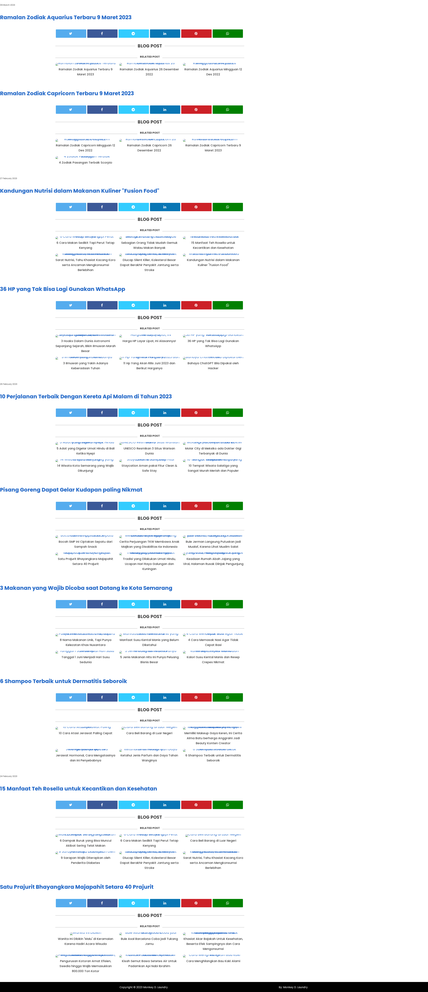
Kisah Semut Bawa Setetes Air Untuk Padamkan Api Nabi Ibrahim (149, 963)
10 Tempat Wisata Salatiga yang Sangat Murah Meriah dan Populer (213, 468)
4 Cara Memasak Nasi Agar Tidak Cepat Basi (213, 642)
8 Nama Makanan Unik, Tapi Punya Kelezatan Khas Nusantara (85, 642)
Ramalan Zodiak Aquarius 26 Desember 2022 (149, 71)
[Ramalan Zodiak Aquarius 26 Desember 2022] (149, 64)
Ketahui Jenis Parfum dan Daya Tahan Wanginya (149, 757)
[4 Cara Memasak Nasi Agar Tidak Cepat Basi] (213, 635)
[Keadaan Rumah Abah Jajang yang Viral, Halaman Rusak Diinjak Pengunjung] (213, 554)
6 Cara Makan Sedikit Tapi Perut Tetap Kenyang (86, 245)
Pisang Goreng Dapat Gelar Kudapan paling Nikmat (71, 489)
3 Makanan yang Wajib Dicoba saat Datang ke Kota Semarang (86, 588)
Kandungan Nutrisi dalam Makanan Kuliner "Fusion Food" (79, 190)
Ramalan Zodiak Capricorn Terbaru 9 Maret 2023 (67, 93)
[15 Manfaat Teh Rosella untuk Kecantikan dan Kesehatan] (213, 237)
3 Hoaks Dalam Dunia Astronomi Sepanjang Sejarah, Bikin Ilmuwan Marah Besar (86, 346)
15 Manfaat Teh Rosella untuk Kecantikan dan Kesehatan (213, 245)
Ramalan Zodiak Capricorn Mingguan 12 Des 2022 (85, 147)
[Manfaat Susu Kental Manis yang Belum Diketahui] (149, 635)
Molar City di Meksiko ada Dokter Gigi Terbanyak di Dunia (213, 450)
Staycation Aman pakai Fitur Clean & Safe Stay (149, 468)
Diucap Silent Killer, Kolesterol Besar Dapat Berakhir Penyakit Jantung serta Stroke (149, 265)
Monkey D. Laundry (155, 987)
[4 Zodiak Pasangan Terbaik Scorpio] (85, 157)
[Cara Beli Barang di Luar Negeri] (149, 728)
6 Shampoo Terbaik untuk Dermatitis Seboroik (63, 681)
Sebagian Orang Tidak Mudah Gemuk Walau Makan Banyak (149, 245)
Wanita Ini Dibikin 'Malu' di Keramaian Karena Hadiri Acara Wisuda (85, 941)
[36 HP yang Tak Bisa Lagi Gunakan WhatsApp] (213, 336)
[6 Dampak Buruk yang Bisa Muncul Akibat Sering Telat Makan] (85, 835)
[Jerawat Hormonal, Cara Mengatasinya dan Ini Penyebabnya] (85, 750)
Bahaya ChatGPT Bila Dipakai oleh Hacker (213, 365)
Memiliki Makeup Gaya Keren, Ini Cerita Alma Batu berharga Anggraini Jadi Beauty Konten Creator (213, 738)
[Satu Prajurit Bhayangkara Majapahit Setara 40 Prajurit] (85, 554)
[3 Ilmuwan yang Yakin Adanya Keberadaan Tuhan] (85, 358)
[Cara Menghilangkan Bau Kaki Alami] (213, 956)
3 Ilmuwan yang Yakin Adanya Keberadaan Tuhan (85, 365)
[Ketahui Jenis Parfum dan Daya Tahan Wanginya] (149, 750)
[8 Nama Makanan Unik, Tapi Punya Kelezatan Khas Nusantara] (85, 635)
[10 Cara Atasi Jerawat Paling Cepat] (85, 728)
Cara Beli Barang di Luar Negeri (149, 733)
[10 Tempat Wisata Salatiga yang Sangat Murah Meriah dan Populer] (213, 460)
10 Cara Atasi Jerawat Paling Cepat (85, 733)
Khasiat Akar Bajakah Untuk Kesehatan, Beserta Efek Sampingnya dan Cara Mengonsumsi (213, 944)
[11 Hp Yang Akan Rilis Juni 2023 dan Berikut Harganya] (149, 358)
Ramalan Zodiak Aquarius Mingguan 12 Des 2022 (213, 71)
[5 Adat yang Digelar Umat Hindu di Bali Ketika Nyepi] (85, 443)
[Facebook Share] (102, 33)
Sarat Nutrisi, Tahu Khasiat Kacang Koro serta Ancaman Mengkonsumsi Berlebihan (86, 265)
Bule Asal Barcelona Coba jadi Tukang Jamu (149, 941)
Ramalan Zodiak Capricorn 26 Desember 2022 (149, 147)
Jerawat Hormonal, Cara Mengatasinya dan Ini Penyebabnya (85, 757)
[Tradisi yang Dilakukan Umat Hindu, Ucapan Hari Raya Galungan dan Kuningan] (149, 554)
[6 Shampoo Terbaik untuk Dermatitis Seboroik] (213, 750)
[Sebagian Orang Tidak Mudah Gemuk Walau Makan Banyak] (149, 237)
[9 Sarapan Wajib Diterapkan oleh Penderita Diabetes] (85, 852)
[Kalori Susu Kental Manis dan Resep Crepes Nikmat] (213, 652)
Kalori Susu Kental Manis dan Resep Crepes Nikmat (213, 659)
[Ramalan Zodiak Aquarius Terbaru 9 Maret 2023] (85, 64)
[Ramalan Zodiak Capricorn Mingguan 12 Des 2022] (85, 140)
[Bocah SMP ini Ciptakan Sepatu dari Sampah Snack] (85, 536)
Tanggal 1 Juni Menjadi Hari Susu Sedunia (86, 659)
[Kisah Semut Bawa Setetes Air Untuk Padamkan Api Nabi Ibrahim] (149, 956)
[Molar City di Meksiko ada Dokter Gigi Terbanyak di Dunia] (213, 443)
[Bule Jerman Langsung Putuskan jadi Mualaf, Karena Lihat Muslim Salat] (213, 536)
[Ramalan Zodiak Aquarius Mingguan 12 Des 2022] (213, 64)
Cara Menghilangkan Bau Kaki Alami (213, 961)
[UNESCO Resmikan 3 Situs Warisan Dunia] (149, 443)
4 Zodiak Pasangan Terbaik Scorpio (85, 162)
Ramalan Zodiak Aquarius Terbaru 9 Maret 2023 (66, 17)
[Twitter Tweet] (71, 33)
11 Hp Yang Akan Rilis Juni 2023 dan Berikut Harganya (149, 365)
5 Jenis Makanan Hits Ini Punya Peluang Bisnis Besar (149, 659)
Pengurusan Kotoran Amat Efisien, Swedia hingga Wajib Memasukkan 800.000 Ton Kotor (86, 966)
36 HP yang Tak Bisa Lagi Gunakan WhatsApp (62, 289)
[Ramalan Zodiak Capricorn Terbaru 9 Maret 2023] (213, 140)
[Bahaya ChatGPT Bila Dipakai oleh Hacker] (213, 358)
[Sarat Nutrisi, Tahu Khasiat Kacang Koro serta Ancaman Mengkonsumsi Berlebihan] (85, 255)
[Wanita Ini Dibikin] (85, 934)
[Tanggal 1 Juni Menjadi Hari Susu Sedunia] (85, 652)
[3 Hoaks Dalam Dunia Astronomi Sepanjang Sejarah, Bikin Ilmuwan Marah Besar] (85, 336)
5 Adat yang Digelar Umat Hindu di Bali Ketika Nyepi (86, 450)
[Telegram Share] (133, 33)
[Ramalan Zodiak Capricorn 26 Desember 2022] (149, 140)
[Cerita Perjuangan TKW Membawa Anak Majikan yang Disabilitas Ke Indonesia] (149, 536)
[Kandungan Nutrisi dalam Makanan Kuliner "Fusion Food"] (213, 255)
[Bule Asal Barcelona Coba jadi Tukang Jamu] (149, 934)
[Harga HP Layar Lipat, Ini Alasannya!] (149, 336)
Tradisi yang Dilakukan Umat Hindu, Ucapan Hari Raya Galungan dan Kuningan (149, 564)
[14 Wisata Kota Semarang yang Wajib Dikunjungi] (85, 460)
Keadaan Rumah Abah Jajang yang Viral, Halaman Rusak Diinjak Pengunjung (213, 561)
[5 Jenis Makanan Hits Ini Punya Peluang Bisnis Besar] (149, 652)
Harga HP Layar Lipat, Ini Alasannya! (149, 341)
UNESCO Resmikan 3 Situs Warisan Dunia (149, 450)
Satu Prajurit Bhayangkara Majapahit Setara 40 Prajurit (85, 561)
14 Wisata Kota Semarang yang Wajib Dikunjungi (85, 468)
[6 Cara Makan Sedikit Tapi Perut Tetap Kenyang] (85, 237)
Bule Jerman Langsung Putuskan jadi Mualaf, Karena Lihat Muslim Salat (213, 544)
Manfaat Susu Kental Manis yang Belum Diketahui (149, 642)
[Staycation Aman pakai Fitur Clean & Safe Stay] (149, 460)
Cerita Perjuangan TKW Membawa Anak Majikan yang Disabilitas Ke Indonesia (149, 544)
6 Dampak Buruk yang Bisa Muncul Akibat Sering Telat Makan (85, 843)
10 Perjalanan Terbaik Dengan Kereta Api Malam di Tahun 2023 (86, 396)
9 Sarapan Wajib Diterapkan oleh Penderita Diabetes (85, 860)
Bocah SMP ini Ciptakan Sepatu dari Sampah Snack (85, 544)
